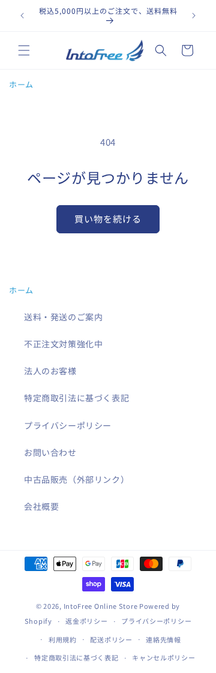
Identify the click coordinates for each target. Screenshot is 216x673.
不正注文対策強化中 (63, 344)
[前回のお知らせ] (22, 15)
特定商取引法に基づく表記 (76, 398)
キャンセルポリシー (163, 657)
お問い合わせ (50, 452)
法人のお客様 (50, 371)
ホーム (21, 84)
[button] (24, 50)
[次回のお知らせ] (194, 15)
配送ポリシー (111, 639)
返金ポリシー (86, 621)
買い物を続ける (108, 218)
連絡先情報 (163, 639)
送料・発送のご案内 (63, 317)
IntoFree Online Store (101, 606)
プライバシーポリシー (68, 425)
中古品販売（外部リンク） (76, 479)
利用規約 (63, 639)
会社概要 (41, 506)
